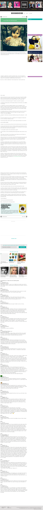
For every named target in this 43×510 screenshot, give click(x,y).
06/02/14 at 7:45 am (5, 296)
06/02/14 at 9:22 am (5, 354)
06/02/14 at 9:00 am (5, 332)
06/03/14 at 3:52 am (5, 472)
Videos (24, 9)
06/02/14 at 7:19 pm (4, 435)
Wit (6, 9)
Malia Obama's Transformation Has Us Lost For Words (23, 276)
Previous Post (4, 16)
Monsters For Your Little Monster (12, 262)
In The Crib (28, 9)
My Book (39, 9)
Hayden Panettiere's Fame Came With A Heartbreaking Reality (13, 276)
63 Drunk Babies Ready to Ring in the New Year (21, 262)
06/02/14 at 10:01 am (5, 384)
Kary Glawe (4, 434)
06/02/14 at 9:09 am (5, 347)
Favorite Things (34, 9)
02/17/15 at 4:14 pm (4, 486)
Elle (3, 376)
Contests (14, 9)
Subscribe (30, 13)
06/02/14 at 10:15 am (5, 392)
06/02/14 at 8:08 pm (5, 446)
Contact (27, 13)
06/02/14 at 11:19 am (5, 398)
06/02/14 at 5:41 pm (4, 417)
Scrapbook (19, 9)
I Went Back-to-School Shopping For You (4, 262)
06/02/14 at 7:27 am (4, 283)
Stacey (3, 397)
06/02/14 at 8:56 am (5, 326)
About (24, 13)
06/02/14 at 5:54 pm (5, 423)
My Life (3, 9)
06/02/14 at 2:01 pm (4, 406)
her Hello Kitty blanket (17, 156)
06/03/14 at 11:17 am (5, 479)
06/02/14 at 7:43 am (5, 290)
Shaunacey (4, 383)
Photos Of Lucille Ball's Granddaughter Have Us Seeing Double (5, 276)
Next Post (23, 16)
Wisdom (10, 9)
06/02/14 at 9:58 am (5, 377)
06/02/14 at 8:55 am (5, 317)
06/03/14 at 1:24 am (4, 461)
